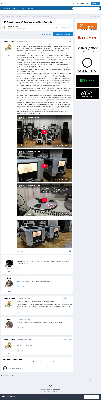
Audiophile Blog (6, 8)
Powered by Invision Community (50, 391)
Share (56, 27)
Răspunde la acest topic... (18, 368)
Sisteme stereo (22, 28)
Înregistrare (95, 3)
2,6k (10, 271)
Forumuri (15, 8)
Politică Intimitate (45, 389)
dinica (9, 258)
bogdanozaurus (13, 26)
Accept (92, 397)
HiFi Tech (5, 3)
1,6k (10, 55)
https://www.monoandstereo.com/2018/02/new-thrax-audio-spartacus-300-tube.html (41, 62)
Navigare (23, 8)
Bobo (9, 278)
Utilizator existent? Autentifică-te (80, 3)
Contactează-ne (55, 389)
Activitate (30, 8)
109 (10, 291)
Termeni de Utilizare (72, 398)
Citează (22, 251)
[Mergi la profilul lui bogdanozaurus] (4, 27)
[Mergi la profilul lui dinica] (9, 263)
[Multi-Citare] (18, 251)
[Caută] (98, 8)
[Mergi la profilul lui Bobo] (9, 283)
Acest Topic (91, 8)
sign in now (37, 361)
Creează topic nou (46, 34)
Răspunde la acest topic (63, 34)
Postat (23, 41)
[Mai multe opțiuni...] (70, 42)
